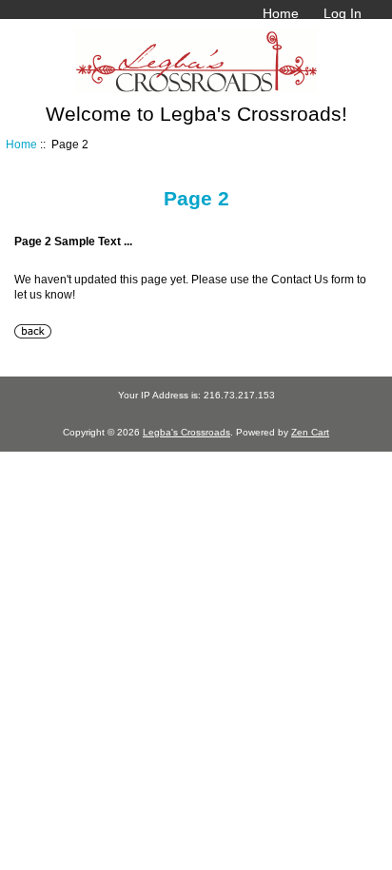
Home (281, 13)
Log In (342, 13)
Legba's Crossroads (186, 432)
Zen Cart (310, 432)
